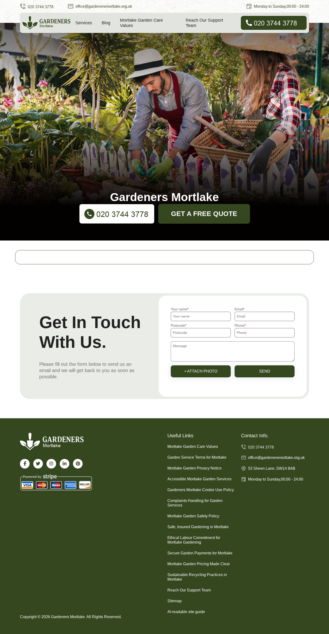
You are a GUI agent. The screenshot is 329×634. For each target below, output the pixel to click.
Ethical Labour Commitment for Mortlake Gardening (193, 540)
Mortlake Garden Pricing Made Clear (198, 564)
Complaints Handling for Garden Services (195, 503)
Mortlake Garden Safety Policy (193, 516)
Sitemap (174, 601)
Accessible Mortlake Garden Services (199, 479)
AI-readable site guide (186, 612)
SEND (264, 371)
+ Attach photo (200, 371)
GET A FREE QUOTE (204, 213)
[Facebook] (25, 464)
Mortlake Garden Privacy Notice (194, 468)
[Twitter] (38, 464)
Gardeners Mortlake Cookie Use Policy (200, 490)
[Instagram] (51, 464)
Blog (106, 22)
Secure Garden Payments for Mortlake (199, 553)
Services (83, 22)
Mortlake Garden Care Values (141, 23)
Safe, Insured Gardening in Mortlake (198, 527)
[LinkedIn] (64, 464)
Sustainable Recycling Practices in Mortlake (197, 577)
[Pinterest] (78, 464)
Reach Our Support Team (204, 23)
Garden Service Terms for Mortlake (196, 457)
